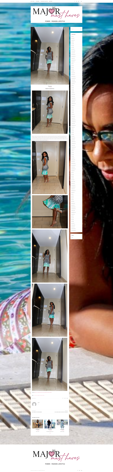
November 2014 (73, 121)
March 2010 (72, 223)
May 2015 (72, 110)
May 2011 (72, 197)
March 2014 (72, 136)
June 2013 (72, 152)
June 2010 (72, 217)
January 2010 (73, 226)
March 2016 (72, 92)
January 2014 (73, 139)
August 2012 (73, 170)
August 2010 (73, 214)
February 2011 (73, 203)
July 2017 (72, 63)
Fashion (50, 87)
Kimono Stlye (62, 431)
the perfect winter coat (50, 431)
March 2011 (72, 201)
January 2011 (73, 205)
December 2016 (73, 76)
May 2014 (72, 132)
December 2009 (73, 228)
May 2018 (72, 45)
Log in (72, 237)
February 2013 (73, 159)
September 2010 (73, 212)
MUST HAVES (32, 1)
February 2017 (73, 72)
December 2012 (73, 163)
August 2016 (73, 83)
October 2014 (73, 123)
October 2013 (73, 145)
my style (35, 395)
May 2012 (72, 176)
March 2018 (72, 49)
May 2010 (72, 219)
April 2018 (72, 47)
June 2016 (72, 87)
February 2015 (73, 116)
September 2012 (73, 168)
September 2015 (73, 103)
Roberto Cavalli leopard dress (39, 392)
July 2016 (72, 85)
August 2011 (73, 192)
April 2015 (72, 112)
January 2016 (73, 96)
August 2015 (73, 105)
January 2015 (73, 118)
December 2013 (73, 141)
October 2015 (73, 101)
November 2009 (73, 230)
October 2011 (73, 188)
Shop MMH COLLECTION (44, 1)
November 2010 (73, 208)
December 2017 (73, 54)
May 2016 (72, 89)
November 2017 (73, 56)
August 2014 (73, 127)
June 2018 (72, 43)
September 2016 (73, 81)
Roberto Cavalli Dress (40, 395)
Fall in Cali (37, 431)
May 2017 (72, 67)
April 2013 (72, 156)
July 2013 (72, 150)
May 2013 (72, 154)
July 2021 (72, 36)
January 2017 (73, 74)
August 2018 (73, 40)
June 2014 (72, 130)
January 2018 (73, 52)
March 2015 (72, 114)
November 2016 (73, 78)
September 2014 (73, 125)
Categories (37, 1)
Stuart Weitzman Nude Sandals (47, 392)
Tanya (38, 402)
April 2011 (72, 199)
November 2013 (73, 143)
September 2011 (73, 190)
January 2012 (73, 183)
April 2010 (72, 221)
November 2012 (73, 165)
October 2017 (73, 58)
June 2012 (72, 174)
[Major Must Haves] (56, 14)
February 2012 (73, 181)
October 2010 (73, 210)
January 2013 (73, 161)
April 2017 (72, 69)
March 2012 (72, 179)
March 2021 (72, 38)
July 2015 (72, 107)
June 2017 (72, 65)
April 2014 (72, 134)
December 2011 (73, 185)
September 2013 (73, 147)
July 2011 (72, 194)
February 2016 (73, 94)
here (47, 140)
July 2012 (72, 172)
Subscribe (50, 1)
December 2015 (73, 98)
